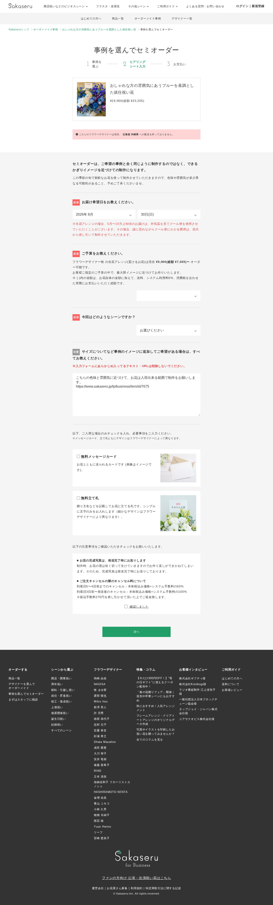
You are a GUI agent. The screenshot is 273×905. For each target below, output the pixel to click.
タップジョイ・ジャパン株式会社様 (198, 711)
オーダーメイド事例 (148, 18)
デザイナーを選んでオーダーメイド (22, 686)
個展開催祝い (60, 713)
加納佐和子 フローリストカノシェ (112, 784)
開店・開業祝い (61, 678)
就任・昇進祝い (61, 695)
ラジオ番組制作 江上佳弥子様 (197, 692)
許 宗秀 (99, 713)
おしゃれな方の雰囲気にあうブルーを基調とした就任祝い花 (99, 29)
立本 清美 (100, 776)
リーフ (98, 832)
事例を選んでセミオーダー (26, 693)
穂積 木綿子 (102, 815)
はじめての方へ (91, 18)
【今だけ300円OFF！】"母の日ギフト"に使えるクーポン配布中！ (154, 682)
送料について (231, 684)
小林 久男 (100, 809)
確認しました (139, 606)
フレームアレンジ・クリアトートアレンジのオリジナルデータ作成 (155, 720)
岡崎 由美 (100, 678)
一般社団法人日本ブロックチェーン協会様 (198, 701)
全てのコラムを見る (149, 739)
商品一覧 (118, 18)
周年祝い (57, 684)
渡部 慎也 (100, 695)
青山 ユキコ (102, 803)
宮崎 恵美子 (102, 838)
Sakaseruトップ (19, 29)
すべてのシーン (61, 730)
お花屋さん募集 (117, 888)
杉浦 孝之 (100, 736)
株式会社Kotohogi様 (192, 684)
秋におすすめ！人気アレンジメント (155, 708)
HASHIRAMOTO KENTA (111, 792)
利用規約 (136, 888)
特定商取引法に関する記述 (163, 888)
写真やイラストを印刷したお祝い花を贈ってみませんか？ (155, 731)
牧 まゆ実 (100, 690)
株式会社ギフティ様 (192, 678)
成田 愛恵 (100, 747)
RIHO (97, 770)
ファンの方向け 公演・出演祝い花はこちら (136, 878)
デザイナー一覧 (182, 18)
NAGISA (100, 684)
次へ (136, 631)
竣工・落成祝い (61, 701)
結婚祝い (57, 724)
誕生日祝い (58, 718)
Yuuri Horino (102, 826)
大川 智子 (100, 753)
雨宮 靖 (99, 820)
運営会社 (98, 888)
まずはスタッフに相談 (23, 699)
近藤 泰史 (100, 730)
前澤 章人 (100, 707)
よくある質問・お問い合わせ (205, 6)
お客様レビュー (232, 690)
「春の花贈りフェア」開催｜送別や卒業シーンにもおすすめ (155, 696)
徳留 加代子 (102, 718)
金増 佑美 (100, 797)
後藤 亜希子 (102, 765)
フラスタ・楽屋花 (108, 6)
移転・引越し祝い (63, 690)
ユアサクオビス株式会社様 (197, 719)
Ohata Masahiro (105, 742)
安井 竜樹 (100, 759)
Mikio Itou (101, 701)
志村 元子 (100, 724)
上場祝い (57, 707)
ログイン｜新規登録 (250, 6)
